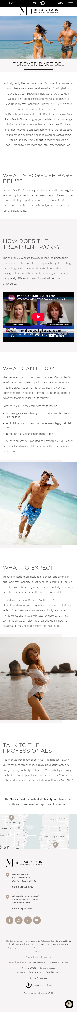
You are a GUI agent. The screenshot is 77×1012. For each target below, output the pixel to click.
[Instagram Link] (19, 923)
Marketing (38, 993)
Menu (62, 3)
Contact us (40, 139)
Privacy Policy (45, 971)
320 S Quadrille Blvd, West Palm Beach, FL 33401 (24, 877)
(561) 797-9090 (25, 908)
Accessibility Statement (27, 971)
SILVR (47, 993)
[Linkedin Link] (28, 923)
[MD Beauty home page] (24, 863)
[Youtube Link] (37, 923)
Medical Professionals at (34, 799)
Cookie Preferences (38, 978)
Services (13, 3)
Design (27, 993)
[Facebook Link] (9, 923)
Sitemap (56, 971)
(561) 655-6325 (25, 886)
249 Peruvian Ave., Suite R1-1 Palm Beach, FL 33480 (25, 899)
